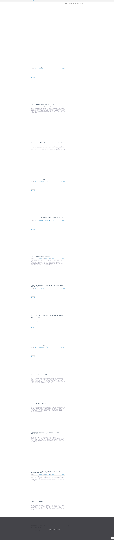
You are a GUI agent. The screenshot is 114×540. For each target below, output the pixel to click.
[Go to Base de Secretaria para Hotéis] (48, 45)
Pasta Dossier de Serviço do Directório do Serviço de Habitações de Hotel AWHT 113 (45, 471)
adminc (36, 68)
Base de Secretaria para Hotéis (39, 67)
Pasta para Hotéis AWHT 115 (38, 403)
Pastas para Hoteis (47, 106)
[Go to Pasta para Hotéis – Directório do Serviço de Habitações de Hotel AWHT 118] (48, 307)
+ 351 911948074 (52, 525)
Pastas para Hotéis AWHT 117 (39, 346)
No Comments (63, 68)
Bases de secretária (41, 68)
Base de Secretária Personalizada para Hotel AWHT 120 (46, 142)
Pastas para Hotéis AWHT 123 (39, 180)
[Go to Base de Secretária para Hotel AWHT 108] (48, 92)
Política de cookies (70, 525)
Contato (50, 530)
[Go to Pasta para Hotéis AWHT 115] (48, 395)
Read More (33, 77)
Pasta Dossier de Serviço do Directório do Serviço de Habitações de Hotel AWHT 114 (45, 432)
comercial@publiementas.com (55, 529)
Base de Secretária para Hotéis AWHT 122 (42, 256)
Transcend (71, 538)
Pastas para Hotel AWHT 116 (39, 374)
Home (2, 16)
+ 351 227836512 (52, 523)
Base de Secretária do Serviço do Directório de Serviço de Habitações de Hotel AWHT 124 (47, 218)
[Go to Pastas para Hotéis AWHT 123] (48, 167)
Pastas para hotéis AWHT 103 (39, 501)
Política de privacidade (71, 526)
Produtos (52, 106)
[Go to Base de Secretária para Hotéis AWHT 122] (48, 244)
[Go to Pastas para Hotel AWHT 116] (48, 366)
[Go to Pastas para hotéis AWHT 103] (48, 493)
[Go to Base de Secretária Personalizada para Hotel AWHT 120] (48, 129)
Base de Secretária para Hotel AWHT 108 (42, 104)
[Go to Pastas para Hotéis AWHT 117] (48, 337)
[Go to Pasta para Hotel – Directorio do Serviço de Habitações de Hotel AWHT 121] (48, 277)
